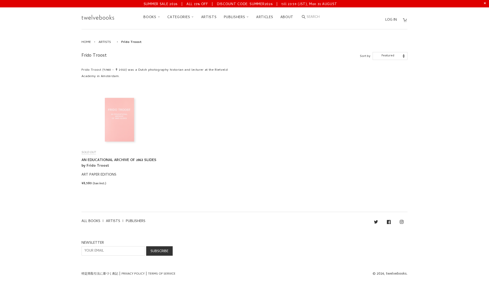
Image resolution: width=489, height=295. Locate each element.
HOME (86, 42)
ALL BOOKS (91, 221)
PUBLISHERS (235, 17)
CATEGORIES (179, 17)
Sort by (365, 56)
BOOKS (150, 17)
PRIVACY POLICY (133, 274)
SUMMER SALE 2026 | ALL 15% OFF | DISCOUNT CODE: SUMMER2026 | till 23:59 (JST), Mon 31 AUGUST (240, 4)
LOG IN (391, 20)
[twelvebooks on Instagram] (402, 223)
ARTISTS (209, 17)
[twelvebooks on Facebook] (389, 223)
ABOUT (287, 17)
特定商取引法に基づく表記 (100, 274)
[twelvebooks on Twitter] (376, 223)
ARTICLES (264, 17)
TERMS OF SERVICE (161, 274)
